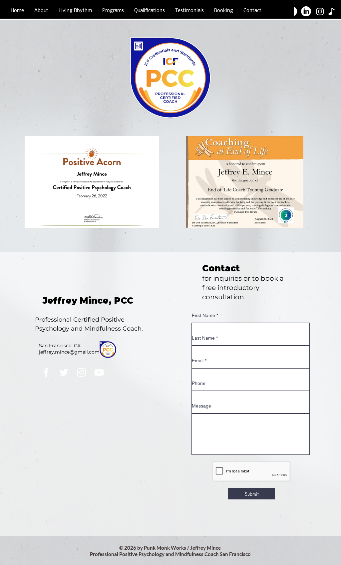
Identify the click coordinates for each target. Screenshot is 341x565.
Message (201, 406)
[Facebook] (46, 372)
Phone (198, 383)
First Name (203, 315)
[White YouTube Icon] (99, 372)
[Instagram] (81, 372)
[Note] (331, 11)
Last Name (203, 338)
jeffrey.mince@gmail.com (69, 352)
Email (197, 360)
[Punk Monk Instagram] (320, 11)
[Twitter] (64, 372)
